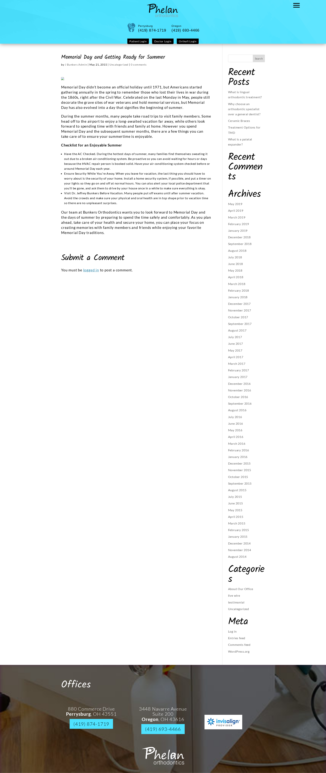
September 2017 (240, 326)
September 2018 (240, 246)
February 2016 (238, 453)
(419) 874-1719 (91, 727)
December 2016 (239, 386)
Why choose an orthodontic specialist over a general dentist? (244, 112)
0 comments (139, 67)
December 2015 (239, 466)
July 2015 (235, 499)
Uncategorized (118, 67)
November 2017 (239, 313)
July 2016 (235, 419)
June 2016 (235, 426)
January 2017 (238, 379)
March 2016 (236, 446)
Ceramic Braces (239, 123)
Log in (232, 634)
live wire (234, 598)
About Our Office (240, 591)
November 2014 (239, 553)
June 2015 (235, 506)
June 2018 (235, 266)
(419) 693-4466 (163, 732)
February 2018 (238, 293)
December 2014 (239, 546)
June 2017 (235, 346)
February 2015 (238, 532)
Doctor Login (162, 44)
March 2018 (236, 286)
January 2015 (238, 539)
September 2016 (240, 406)
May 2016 (235, 433)
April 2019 (235, 213)
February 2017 (238, 373)
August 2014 (237, 559)
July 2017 (235, 340)
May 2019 (235, 206)
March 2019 (236, 220)
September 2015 (240, 486)
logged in (91, 273)
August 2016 (237, 413)
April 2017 (235, 360)
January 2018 (238, 300)
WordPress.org (239, 654)
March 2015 (236, 526)
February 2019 (238, 226)
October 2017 (238, 320)
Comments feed (239, 647)
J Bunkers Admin (76, 67)
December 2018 (239, 240)
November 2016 (239, 393)
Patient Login (141, 44)
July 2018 (235, 260)
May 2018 (235, 273)
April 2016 (235, 439)
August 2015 (237, 493)
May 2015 (235, 513)
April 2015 (235, 519)
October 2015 (238, 479)
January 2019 (238, 233)
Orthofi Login (184, 44)
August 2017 (237, 333)
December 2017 (239, 306)
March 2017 (236, 366)
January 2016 (238, 459)
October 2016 (238, 399)
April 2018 (235, 280)
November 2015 (239, 473)
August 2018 (237, 253)
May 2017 (235, 353)
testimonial (236, 605)
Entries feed (236, 641)
